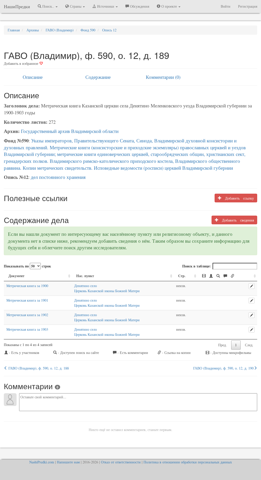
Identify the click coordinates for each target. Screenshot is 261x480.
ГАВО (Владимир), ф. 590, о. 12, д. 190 (223, 368)
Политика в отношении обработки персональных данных (187, 462)
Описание (33, 77)
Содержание (98, 77)
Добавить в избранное (21, 63)
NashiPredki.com (41, 462)
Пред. (222, 344)
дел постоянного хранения (58, 177)
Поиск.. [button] (48, 6)
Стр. (182, 275)
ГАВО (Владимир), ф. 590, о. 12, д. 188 (38, 368)
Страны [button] (75, 6)
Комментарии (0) (163, 77)
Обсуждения (139, 6)
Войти (225, 6)
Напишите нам (68, 462)
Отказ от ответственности (121, 462)
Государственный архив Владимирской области (70, 131)
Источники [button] (105, 6)
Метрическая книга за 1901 (27, 300)
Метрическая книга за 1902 (27, 314)
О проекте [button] (169, 6)
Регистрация (247, 6)
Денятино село (85, 285)
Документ (16, 275)
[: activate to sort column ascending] (227, 276)
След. (249, 344)
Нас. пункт (85, 275)
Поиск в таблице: (196, 266)
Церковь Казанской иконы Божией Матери (107, 290)
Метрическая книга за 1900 (27, 285)
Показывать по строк (27, 266)
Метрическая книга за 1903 (27, 329)
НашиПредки (17, 6)
